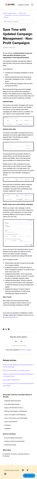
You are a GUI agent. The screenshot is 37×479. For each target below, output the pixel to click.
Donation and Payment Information (14, 441)
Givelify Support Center (10, 13)
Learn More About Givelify (12, 404)
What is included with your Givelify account (16, 370)
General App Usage (10, 445)
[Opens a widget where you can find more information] (29, 476)
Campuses (7, 425)
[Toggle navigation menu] (32, 4)
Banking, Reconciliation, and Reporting (15, 411)
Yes (16, 341)
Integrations (7, 428)
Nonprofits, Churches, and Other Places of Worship (17, 396)
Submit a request (25, 350)
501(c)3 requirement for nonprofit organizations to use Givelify (18, 384)
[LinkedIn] (8, 329)
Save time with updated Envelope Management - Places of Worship (18, 366)
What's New (22, 13)
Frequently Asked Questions (12, 401)
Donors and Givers (9, 434)
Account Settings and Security (13, 438)
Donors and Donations (10, 421)
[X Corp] (6, 329)
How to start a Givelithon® (11, 380)
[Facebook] (3, 329)
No (22, 341)
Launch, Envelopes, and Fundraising (15, 414)
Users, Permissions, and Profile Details (15, 418)
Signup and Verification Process (13, 408)
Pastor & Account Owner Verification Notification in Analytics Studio (18, 375)
